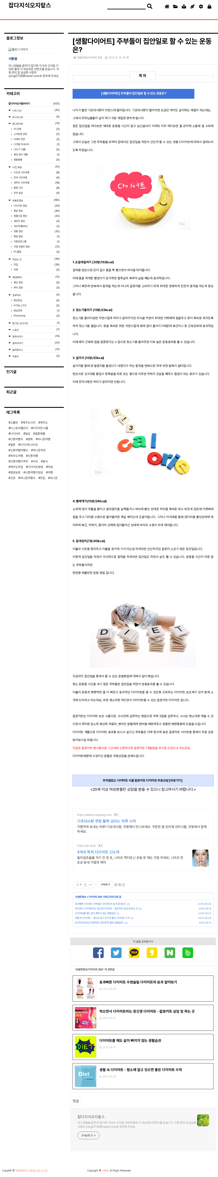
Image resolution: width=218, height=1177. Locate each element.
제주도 (44, 422)
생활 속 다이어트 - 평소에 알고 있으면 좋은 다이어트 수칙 (102, 917)
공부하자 (36, 295)
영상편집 (36, 300)
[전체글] (175, 6)
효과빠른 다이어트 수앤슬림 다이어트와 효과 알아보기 (100, 903)
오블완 (14, 422)
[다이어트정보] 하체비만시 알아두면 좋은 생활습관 (99, 922)
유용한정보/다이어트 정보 (89, 57)
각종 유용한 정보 (36, 246)
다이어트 (15, 433)
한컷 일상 (36, 192)
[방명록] (184, 6)
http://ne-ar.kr (86, 845)
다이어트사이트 (29, 444)
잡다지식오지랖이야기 (34, 103)
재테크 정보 (36, 221)
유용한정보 (81, 896)
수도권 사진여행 (36, 172)
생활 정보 (36, 231)
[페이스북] (98, 953)
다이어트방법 (35, 467)
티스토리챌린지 (19, 428)
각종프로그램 (36, 241)
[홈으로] (167, 6)
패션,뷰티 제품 (36, 154)
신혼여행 (33, 455)
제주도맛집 (16, 467)
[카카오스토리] (152, 953)
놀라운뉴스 (36, 349)
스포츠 (36, 330)
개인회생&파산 (36, 226)
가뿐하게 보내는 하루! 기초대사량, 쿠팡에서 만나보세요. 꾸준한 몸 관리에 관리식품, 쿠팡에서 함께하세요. (142, 829)
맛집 (36, 264)
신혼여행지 (16, 439)
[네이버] (170, 953)
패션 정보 (36, 282)
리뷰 (50, 467)
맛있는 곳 (36, 259)
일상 (27, 433)
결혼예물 (40, 433)
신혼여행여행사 (19, 450)
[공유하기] (85, 885)
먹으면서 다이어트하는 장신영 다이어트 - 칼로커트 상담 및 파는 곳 (106, 908)
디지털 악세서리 (36, 144)
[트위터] (116, 953)
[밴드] (187, 953)
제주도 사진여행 (36, 182)
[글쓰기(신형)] (192, 6)
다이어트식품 (40, 428)
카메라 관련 (36, 139)
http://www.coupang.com (94, 815)
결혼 (12, 444)
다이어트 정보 (95, 896)
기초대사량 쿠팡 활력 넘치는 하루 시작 (106, 821)
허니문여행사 (27, 478)
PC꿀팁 (36, 251)
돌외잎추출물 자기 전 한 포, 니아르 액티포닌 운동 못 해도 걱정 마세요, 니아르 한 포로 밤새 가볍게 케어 (130, 860)
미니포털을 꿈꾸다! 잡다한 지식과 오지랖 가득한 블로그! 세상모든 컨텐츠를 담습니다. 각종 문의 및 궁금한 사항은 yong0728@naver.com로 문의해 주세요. (136, 1124)
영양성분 (15, 472)
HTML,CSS (36, 305)
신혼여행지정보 (34, 472)
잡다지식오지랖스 (30, 5)
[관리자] (201, 6)
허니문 (53, 478)
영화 (30, 439)
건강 (12, 478)
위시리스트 (36, 117)
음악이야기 (36, 343)
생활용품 (36, 159)
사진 (35, 461)
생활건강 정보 (36, 215)
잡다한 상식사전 (36, 323)
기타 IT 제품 (36, 149)
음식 (45, 461)
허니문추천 (39, 450)
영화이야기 (36, 336)
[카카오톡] (134, 953)
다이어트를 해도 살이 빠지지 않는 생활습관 (95, 913)
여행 (50, 472)
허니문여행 (43, 439)
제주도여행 (16, 455)
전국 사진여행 (36, 177)
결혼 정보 (36, 210)
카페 (36, 269)
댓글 (76, 1101)
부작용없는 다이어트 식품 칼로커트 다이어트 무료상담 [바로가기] (143, 780)
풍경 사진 (36, 187)
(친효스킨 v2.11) (38, 1170)
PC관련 (36, 128)
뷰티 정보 (36, 287)
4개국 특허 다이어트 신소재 (98, 852)
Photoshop (36, 315)
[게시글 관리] (90, 885)
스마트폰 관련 (36, 134)
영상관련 (36, 310)
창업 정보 (36, 236)
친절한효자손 (21, 1170)
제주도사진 (29, 422)
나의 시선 (36, 110)
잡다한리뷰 (36, 123)
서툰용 (105, 1170)
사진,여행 (36, 167)
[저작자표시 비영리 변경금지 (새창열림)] (119, 884)
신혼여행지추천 (19, 461)
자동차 (36, 356)
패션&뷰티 (36, 277)
